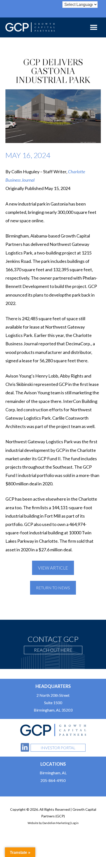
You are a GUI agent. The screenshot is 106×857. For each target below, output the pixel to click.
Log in (75, 823)
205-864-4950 (53, 780)
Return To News (53, 587)
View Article (53, 568)
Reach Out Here (53, 650)
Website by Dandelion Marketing (49, 823)
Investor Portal (58, 747)
